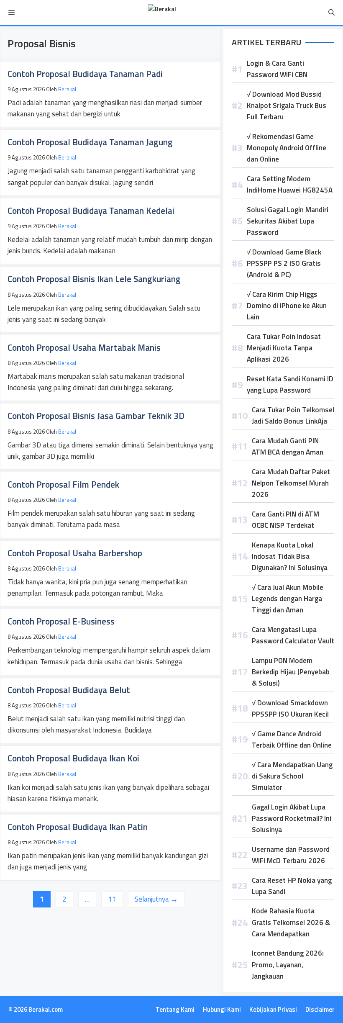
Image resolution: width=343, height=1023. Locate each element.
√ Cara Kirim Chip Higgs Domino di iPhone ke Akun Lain (287, 305)
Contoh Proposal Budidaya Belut (69, 690)
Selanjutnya (156, 899)
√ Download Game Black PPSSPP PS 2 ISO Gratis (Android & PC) (284, 263)
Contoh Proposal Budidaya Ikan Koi (73, 758)
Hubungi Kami (222, 1009)
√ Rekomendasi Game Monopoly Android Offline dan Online (286, 148)
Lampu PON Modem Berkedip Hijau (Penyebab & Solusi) (291, 672)
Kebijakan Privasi (273, 1009)
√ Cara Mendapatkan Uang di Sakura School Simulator (292, 776)
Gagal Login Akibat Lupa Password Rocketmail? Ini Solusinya (291, 818)
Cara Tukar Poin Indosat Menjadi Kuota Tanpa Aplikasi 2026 (284, 348)
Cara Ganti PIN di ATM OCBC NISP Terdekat (285, 520)
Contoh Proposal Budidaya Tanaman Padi (85, 73)
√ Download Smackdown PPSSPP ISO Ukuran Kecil (290, 708)
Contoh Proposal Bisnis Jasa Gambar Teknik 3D (96, 415)
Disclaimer (320, 1009)
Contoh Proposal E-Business (61, 621)
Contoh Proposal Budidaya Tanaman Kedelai (91, 210)
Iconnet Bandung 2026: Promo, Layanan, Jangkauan (288, 964)
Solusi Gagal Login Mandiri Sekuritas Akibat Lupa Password (287, 221)
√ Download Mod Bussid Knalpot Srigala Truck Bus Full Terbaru (286, 105)
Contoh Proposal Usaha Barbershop (75, 553)
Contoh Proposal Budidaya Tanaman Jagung (90, 142)
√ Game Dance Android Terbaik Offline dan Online (292, 739)
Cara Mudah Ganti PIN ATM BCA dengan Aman (287, 446)
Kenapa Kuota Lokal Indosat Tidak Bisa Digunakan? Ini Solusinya (290, 556)
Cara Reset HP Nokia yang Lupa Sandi (292, 886)
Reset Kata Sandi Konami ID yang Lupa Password (290, 384)
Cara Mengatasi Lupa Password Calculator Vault (293, 635)
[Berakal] (162, 12)
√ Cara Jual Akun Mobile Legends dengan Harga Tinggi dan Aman (287, 598)
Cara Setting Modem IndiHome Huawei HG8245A (290, 184)
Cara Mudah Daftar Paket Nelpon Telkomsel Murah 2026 (291, 483)
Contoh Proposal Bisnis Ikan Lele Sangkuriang (94, 278)
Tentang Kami (175, 1009)
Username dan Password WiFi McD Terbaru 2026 (291, 855)
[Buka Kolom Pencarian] (331, 12)
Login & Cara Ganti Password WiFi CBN (277, 69)
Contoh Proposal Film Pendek (63, 484)
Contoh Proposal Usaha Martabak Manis (84, 347)
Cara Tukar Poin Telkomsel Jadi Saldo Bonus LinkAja (293, 415)
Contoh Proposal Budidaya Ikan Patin (78, 826)
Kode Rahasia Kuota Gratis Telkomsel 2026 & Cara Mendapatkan (291, 922)
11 (115, 899)
